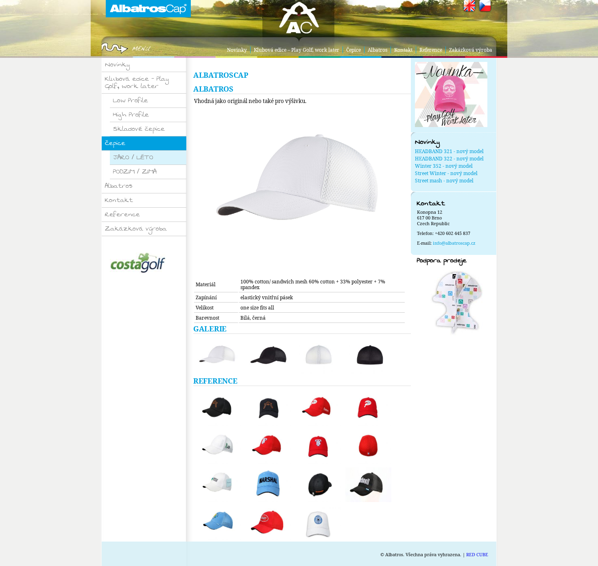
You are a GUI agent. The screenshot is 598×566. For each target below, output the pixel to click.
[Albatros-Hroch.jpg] (217, 522)
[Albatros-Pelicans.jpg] (317, 409)
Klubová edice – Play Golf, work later (296, 49)
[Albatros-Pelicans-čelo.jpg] (367, 409)
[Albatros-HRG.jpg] (267, 522)
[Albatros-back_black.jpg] (367, 357)
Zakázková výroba (470, 49)
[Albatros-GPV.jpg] (217, 484)
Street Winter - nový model (446, 173)
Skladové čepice (139, 129)
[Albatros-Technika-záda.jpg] (367, 447)
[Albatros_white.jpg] (302, 273)
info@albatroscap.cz (454, 243)
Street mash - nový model (444, 180)
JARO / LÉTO (133, 157)
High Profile (131, 115)
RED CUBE (477, 554)
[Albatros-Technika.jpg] (267, 447)
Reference (430, 49)
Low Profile (130, 100)
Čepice (353, 49)
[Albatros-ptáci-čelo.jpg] (267, 409)
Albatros (377, 49)
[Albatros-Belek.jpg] (317, 484)
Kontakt (403, 49)
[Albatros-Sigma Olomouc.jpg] (317, 522)
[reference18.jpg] (367, 484)
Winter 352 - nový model (444, 165)
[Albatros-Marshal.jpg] (267, 484)
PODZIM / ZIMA (135, 172)
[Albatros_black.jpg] (267, 357)
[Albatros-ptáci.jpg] (217, 409)
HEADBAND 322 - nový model (449, 158)
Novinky (237, 49)
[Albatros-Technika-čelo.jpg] (317, 447)
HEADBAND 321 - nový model (449, 151)
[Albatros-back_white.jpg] (317, 357)
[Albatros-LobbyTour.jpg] (217, 447)
